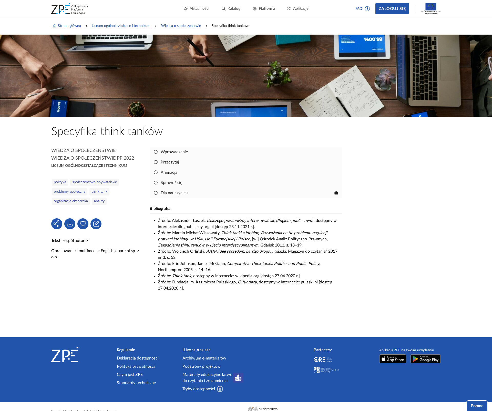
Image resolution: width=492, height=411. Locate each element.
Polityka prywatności (136, 366)
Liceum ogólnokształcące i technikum (121, 26)
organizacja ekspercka (71, 201)
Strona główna (69, 26)
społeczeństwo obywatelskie (94, 182)
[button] (367, 8)
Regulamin (126, 350)
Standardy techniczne (136, 383)
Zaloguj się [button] (392, 9)
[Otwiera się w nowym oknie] (392, 359)
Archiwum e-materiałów (204, 358)
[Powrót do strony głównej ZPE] (69, 9)
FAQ (359, 8)
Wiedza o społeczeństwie (181, 26)
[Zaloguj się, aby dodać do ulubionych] (82, 223)
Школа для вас (196, 350)
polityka (60, 182)
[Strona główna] (82, 354)
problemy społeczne (69, 191)
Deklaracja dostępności (138, 358)
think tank (99, 191)
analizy (99, 201)
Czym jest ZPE (130, 375)
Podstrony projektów (201, 366)
